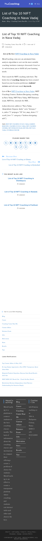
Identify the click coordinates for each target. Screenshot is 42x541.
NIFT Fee (25, 128)
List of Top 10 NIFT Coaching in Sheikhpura (21, 180)
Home (4, 21)
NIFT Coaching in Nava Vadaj (27, 54)
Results (4, 346)
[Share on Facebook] (11, 143)
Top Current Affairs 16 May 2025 (12, 363)
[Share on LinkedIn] (21, 143)
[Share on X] (6, 143)
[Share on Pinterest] (16, 143)
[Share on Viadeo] (21, 147)
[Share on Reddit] (35, 143)
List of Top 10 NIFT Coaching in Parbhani (21, 205)
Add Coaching (15, 532)
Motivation (5, 339)
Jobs (3, 335)
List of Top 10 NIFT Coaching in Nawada (21, 192)
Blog (8, 21)
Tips (3, 350)
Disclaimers (12, 534)
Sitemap (19, 534)
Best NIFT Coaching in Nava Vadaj (17, 124)
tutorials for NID (13, 130)
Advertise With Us (28, 534)
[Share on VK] (30, 143)
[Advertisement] (21, 239)
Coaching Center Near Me (19, 21)
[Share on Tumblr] (16, 147)
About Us (7, 532)
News (3, 342)
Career (4, 320)
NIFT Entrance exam (15, 128)
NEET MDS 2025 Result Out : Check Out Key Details (18, 379)
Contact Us (24, 532)
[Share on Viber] (25, 143)
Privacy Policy (31, 532)
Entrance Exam (6, 331)
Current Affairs (6, 327)
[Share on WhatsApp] (26, 147)
